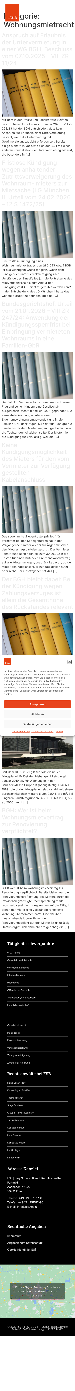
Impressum (14, 1236)
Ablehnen (37, 714)
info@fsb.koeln (27, 1206)
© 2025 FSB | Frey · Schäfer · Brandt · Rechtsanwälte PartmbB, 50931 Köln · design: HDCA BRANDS (37, 1328)
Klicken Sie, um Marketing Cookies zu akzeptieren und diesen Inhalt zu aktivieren (37, 1291)
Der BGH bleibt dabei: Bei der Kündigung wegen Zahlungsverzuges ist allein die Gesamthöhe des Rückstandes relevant (37, 593)
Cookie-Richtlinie (21, 731)
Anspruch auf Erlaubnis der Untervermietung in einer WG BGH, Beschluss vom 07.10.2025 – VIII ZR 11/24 (37, 49)
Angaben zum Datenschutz (25, 1243)
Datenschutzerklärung (42, 731)
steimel (59, 731)
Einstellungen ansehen (37, 724)
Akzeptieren (37, 704)
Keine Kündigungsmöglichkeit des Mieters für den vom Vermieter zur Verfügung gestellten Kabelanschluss (36, 462)
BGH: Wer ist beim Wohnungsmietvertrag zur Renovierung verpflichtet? (33, 821)
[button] (69, 662)
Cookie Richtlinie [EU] (21, 1249)
